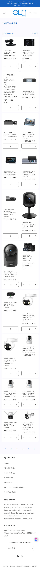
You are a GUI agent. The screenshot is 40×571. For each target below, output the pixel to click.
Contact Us (8, 482)
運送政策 (34, 566)
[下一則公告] (36, 3)
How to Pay (8, 478)
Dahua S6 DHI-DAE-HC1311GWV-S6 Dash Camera (10, 172)
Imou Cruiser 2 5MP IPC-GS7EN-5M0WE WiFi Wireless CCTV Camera (29, 317)
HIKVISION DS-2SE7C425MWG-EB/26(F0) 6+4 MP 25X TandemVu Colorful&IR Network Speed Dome (10, 86)
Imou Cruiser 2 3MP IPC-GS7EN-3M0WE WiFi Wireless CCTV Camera (10, 362)
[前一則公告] (4, 3)
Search (6, 463)
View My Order (9, 468)
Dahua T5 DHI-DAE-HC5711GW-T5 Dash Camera (29, 93)
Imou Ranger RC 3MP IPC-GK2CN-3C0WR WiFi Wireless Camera (29, 393)
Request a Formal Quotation (14, 487)
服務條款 (26, 566)
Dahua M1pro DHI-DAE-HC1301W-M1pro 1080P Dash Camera (10, 213)
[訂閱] (32, 548)
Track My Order (9, 473)
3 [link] (22, 448)
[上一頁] (5, 448)
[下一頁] (34, 448)
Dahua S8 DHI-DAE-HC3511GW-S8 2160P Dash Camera (29, 135)
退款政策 (12, 566)
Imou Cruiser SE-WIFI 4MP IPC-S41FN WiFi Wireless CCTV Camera (29, 426)
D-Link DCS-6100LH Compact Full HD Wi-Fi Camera (29, 225)
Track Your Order (10, 492)
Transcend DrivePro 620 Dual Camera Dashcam (27, 257)
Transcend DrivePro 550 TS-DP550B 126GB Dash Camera (29, 53)
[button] (4, 12)
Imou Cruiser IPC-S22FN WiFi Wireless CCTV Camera (10, 425)
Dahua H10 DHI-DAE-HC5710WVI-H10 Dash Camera (10, 134)
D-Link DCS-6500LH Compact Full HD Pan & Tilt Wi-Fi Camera (10, 273)
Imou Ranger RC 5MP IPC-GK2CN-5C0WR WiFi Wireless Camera (29, 349)
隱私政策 (19, 566)
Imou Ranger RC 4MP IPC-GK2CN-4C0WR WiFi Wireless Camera (10, 393)
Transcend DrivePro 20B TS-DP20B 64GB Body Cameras (10, 53)
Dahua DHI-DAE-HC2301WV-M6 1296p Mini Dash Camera (29, 173)
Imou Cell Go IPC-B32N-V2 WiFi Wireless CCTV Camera (10, 305)
